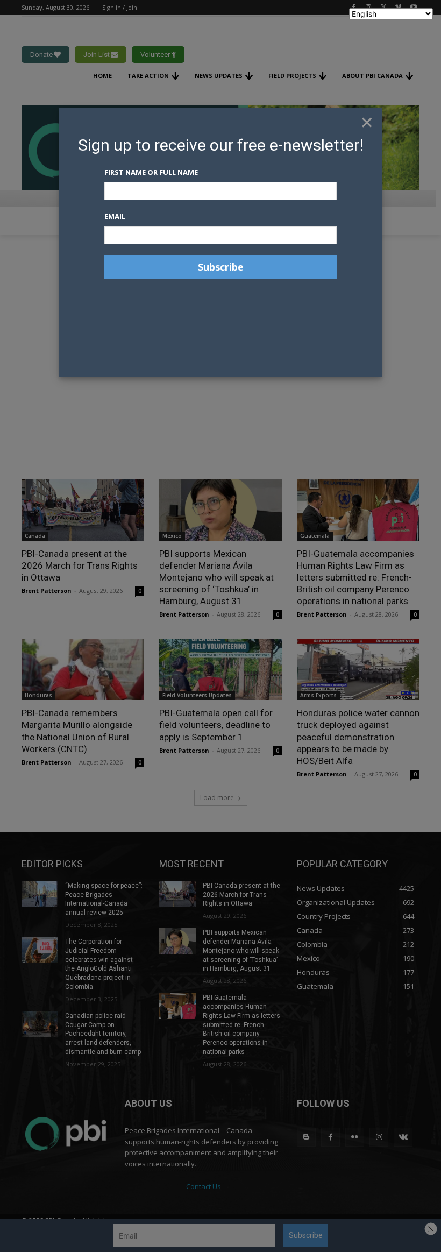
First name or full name (151, 172)
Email (114, 216)
